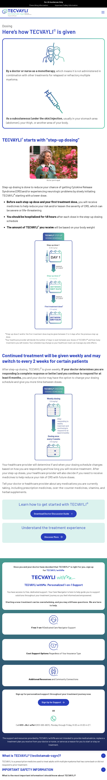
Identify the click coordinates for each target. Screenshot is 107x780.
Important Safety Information (66, 5)
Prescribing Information (38, 5)
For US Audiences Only (53, 2)
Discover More (51, 537)
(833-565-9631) (43, 725)
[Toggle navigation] (103, 12)
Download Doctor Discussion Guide (51, 513)
